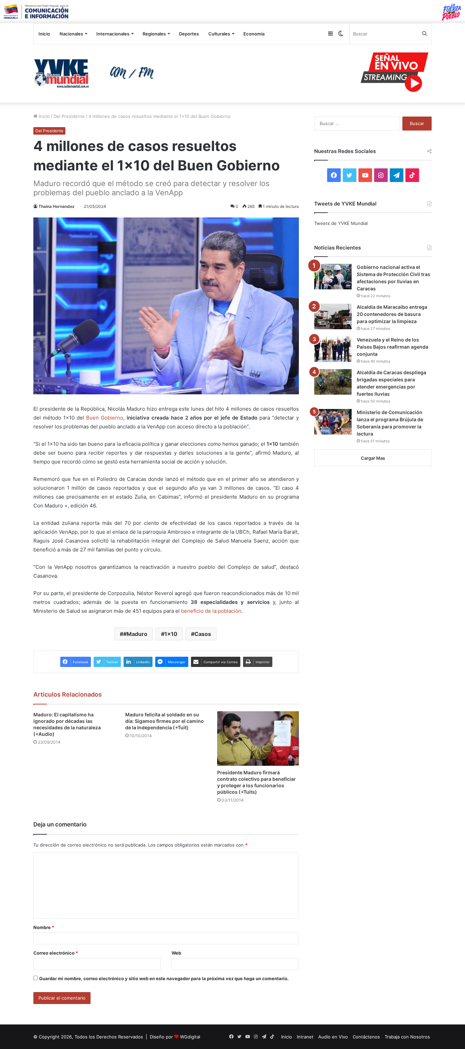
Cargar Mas (373, 458)
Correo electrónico (55, 953)
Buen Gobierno (104, 417)
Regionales (154, 33)
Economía (253, 33)
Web (176, 953)
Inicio (44, 33)
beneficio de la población (210, 611)
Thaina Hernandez (56, 206)
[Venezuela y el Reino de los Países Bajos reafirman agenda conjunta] (333, 349)
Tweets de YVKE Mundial (341, 223)
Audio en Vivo (333, 1036)
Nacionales (71, 33)
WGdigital (190, 1036)
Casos (202, 633)
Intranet (305, 1036)
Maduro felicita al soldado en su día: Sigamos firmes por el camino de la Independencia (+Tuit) (164, 721)
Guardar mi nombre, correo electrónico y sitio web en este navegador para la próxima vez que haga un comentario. (164, 978)
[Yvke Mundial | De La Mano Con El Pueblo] (96, 73)
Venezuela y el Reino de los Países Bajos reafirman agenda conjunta (392, 347)
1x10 (170, 633)
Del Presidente (69, 116)
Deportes (189, 33)
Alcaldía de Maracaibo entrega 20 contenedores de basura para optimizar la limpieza (392, 314)
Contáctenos (366, 1036)
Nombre (43, 927)
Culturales (219, 33)
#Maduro (135, 633)
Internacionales (112, 33)
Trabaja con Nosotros (407, 1036)
